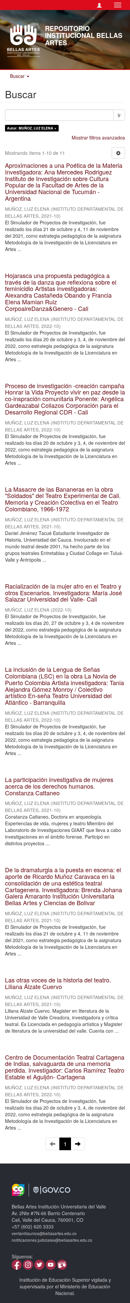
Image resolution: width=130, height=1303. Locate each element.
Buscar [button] (18, 76)
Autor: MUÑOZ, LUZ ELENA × (31, 128)
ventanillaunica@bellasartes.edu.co (44, 1233)
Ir (119, 115)
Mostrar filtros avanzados (98, 137)
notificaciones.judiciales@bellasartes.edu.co (52, 1240)
